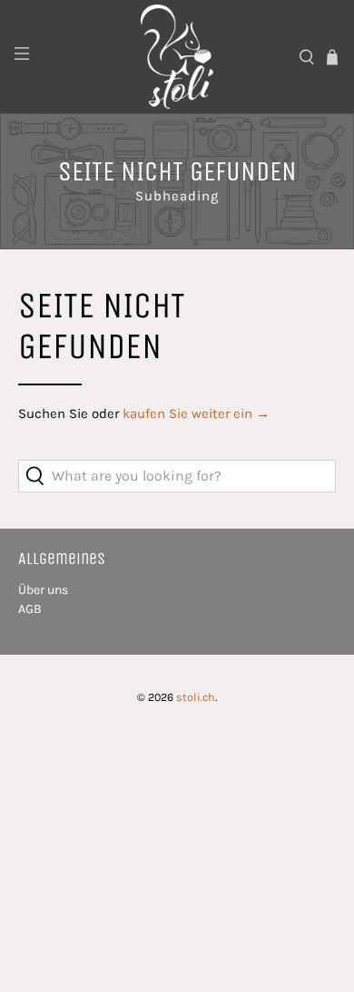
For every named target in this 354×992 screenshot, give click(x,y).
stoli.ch (195, 697)
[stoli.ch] (177, 57)
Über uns (43, 590)
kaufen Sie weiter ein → (196, 413)
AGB (30, 609)
